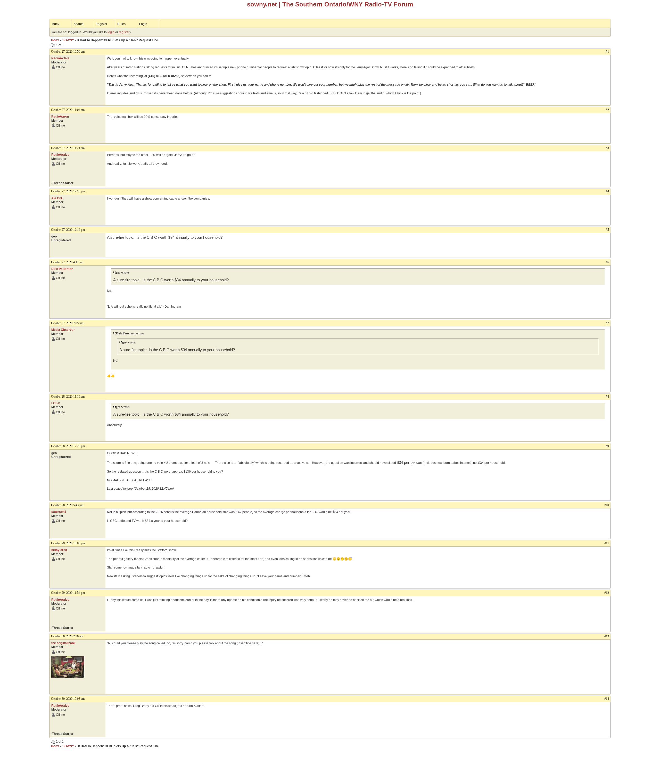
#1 (607, 51)
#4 (607, 191)
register (124, 32)
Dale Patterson (62, 269)
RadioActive (60, 58)
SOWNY (68, 40)
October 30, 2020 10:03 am (68, 699)
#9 (607, 446)
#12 (606, 593)
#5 (607, 230)
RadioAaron (60, 116)
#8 (607, 396)
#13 (606, 636)
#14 (606, 699)
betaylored (59, 550)
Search (78, 24)
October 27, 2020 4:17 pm (67, 262)
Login (143, 24)
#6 (607, 262)
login (111, 32)
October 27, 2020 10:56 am (68, 51)
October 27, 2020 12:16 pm (68, 230)
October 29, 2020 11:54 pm (68, 593)
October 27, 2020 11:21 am (68, 148)
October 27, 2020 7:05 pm (67, 323)
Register (101, 24)
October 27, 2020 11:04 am (68, 110)
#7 (607, 323)
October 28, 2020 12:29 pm (68, 446)
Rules (121, 24)
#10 (606, 505)
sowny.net (262, 4)
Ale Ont (56, 198)
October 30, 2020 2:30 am (67, 636)
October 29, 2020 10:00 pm (68, 543)
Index (55, 24)
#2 (607, 110)
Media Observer (63, 330)
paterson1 (58, 512)
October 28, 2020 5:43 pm (67, 505)
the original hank (63, 643)
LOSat (55, 403)
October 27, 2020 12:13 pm (68, 191)
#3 (607, 148)
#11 (606, 543)
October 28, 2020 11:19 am (68, 396)
